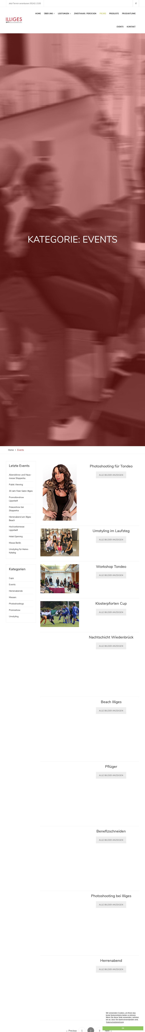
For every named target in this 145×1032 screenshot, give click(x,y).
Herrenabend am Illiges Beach (20, 519)
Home (38, 13)
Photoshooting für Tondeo (111, 466)
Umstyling (14, 616)
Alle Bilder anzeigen (111, 475)
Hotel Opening (16, 536)
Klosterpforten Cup (111, 603)
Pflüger (111, 766)
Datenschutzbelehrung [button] (115, 1022)
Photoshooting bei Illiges (111, 895)
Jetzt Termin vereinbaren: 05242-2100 (25, 3)
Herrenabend (111, 960)
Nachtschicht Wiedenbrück (111, 637)
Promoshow (14, 610)
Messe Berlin (15, 542)
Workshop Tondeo (111, 566)
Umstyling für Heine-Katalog (19, 551)
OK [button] (123, 1028)
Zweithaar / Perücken (85, 13)
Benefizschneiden (111, 831)
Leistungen (63, 13)
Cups (11, 578)
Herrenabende (16, 591)
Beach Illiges (111, 701)
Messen (12, 597)
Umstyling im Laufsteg (111, 530)
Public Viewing (16, 484)
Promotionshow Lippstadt (16, 499)
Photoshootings (16, 603)
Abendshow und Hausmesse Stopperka (20, 476)
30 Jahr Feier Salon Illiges (21, 491)
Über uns (48, 13)
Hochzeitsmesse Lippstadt (16, 528)
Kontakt (131, 27)
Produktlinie (129, 13)
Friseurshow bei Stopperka (16, 509)
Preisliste (114, 13)
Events (120, 27)
